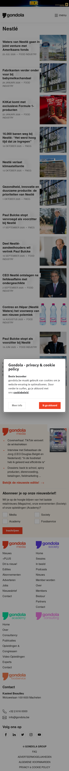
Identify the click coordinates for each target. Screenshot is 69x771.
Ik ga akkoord (50, 405)
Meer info (17, 405)
